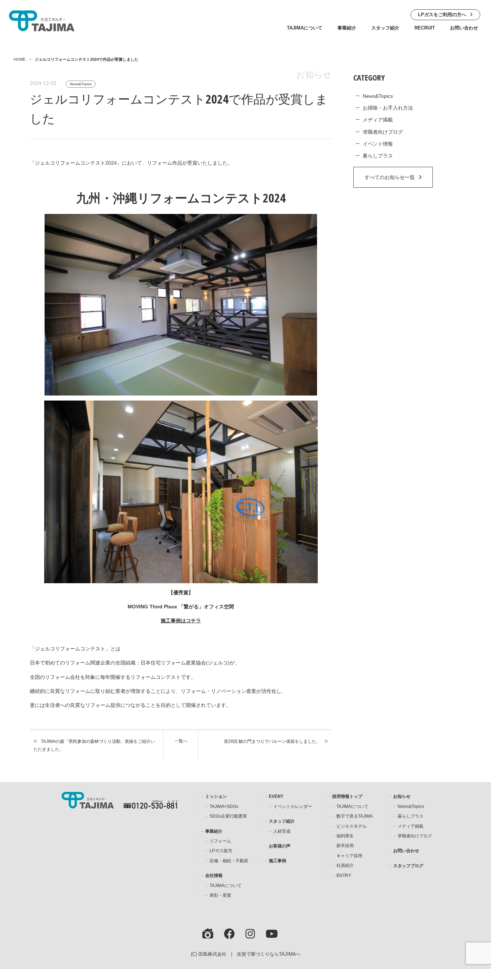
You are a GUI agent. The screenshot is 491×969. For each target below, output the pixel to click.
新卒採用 (345, 845)
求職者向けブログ (383, 132)
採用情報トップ (347, 796)
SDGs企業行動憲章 (228, 816)
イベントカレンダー (292, 806)
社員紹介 (345, 865)
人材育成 (281, 831)
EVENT (276, 796)
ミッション (216, 796)
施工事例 (277, 860)
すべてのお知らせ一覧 (389, 177)
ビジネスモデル (351, 826)
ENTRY (343, 875)
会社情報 (213, 875)
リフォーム (220, 841)
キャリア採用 (349, 855)
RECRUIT (424, 28)
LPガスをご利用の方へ (442, 14)
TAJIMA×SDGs (224, 806)
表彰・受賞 (220, 895)
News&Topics (81, 84)
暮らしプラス (378, 156)
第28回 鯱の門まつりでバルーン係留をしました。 (272, 741)
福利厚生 (345, 835)
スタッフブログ (408, 865)
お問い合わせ (464, 28)
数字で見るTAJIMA (354, 816)
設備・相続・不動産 (229, 860)
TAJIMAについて (304, 28)
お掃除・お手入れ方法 (388, 108)
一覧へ (180, 741)
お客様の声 (279, 846)
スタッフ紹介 (385, 28)
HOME (20, 59)
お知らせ (401, 796)
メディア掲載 (378, 120)
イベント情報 (378, 144)
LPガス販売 (221, 850)
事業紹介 (347, 28)
